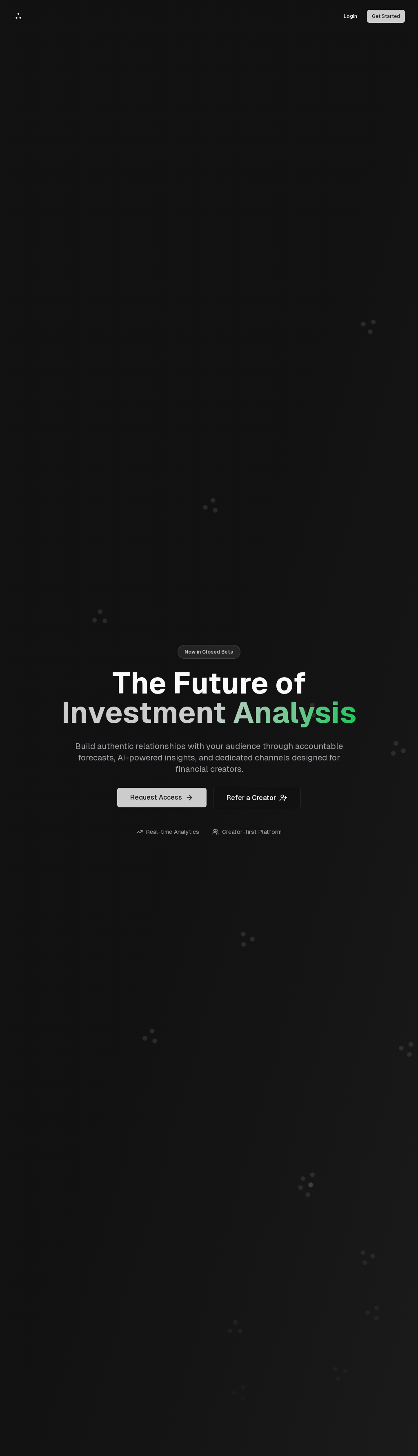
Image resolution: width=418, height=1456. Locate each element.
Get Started (386, 16)
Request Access (156, 797)
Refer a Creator (251, 798)
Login (350, 16)
